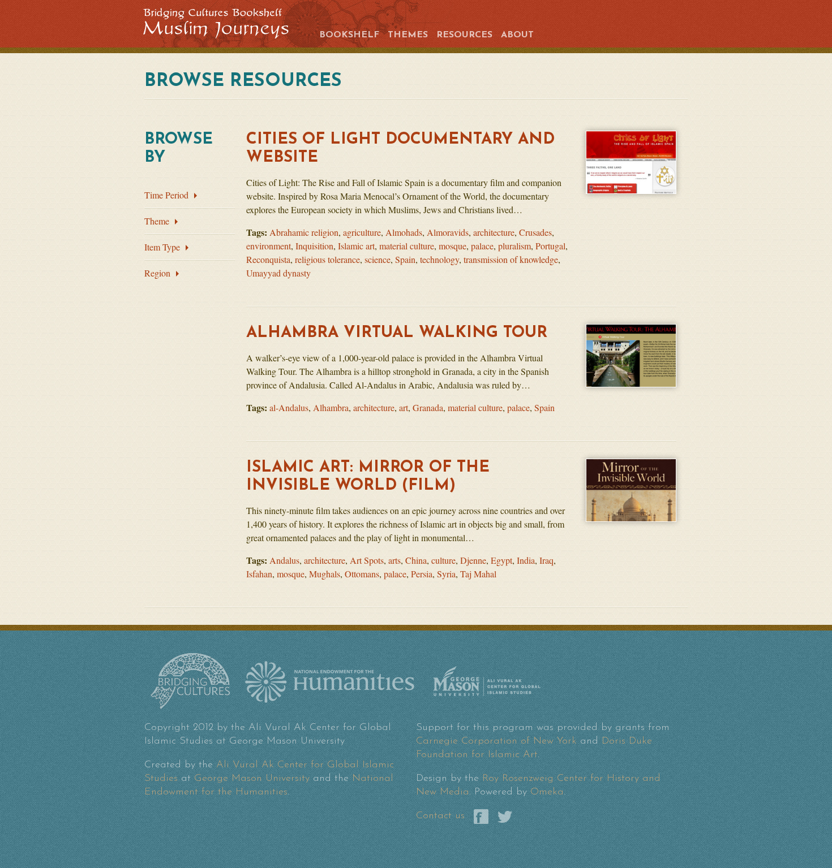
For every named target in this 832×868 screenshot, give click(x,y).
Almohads (403, 232)
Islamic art (356, 246)
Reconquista (268, 259)
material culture (406, 246)
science (377, 259)
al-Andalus (288, 407)
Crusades (535, 232)
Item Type (162, 247)
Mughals (324, 574)
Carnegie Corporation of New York (496, 741)
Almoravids (448, 232)
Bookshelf (349, 35)
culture (443, 560)
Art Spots (367, 560)
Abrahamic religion (303, 232)
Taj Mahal (478, 574)
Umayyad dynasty (278, 273)
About (517, 35)
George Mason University (252, 779)
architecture (493, 232)
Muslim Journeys (224, 22)
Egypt (501, 560)
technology (439, 259)
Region (157, 273)
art (403, 407)
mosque (452, 246)
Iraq (546, 560)
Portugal (550, 246)
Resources (464, 35)
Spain (405, 259)
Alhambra (331, 407)
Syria (446, 574)
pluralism (514, 246)
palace (482, 246)
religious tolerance (327, 259)
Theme (156, 221)
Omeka (547, 792)
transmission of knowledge (511, 259)
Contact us (440, 816)
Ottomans (362, 574)
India (526, 560)
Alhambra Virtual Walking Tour (396, 333)
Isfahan (259, 574)
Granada (428, 407)
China (416, 560)
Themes (408, 35)
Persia (421, 574)
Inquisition (314, 246)
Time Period (166, 195)
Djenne (473, 560)
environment (268, 246)
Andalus (284, 560)
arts (394, 560)
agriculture (362, 232)
